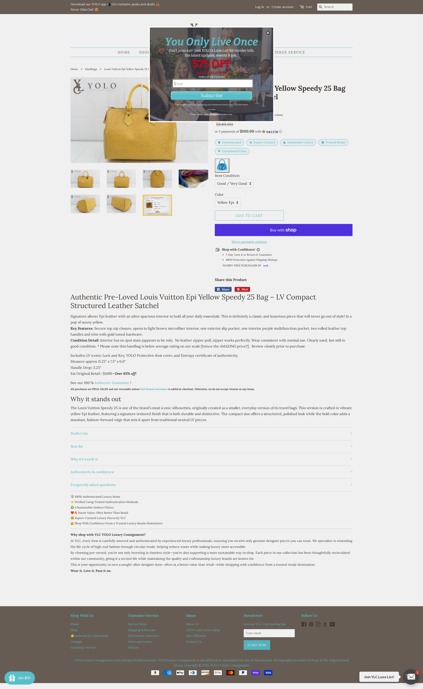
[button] (268, 32)
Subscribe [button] (212, 95)
